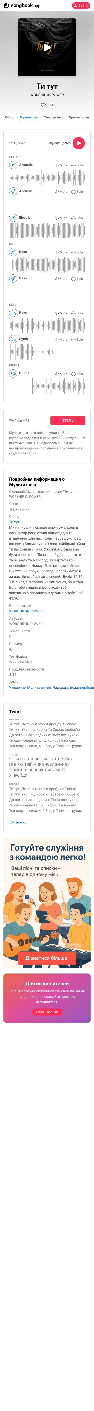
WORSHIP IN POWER (47, 95)
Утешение (17, 687)
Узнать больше (47, 1012)
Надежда (60, 687)
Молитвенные (39, 687)
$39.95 (67, 420)
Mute (63, 165)
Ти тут (14, 522)
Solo (80, 165)
